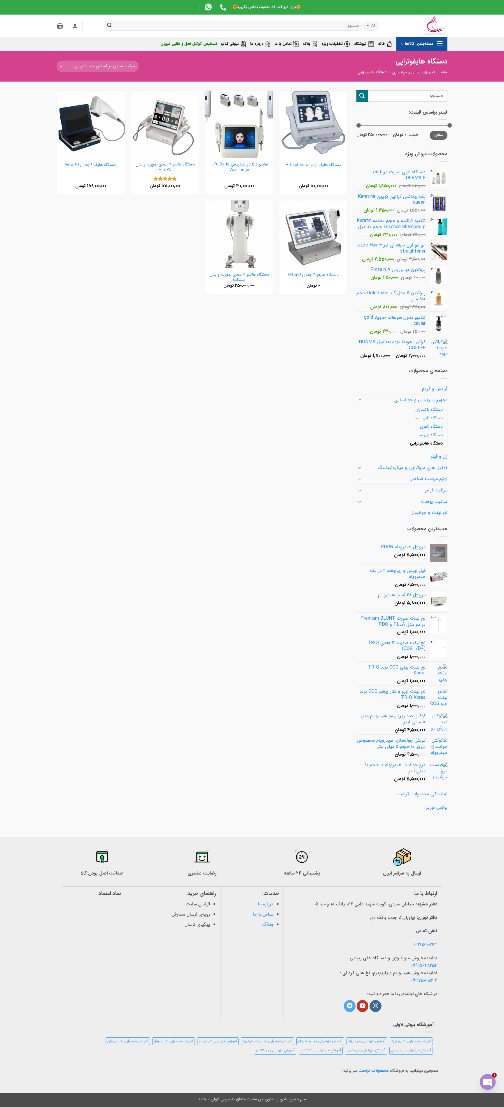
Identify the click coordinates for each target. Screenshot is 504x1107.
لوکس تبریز (436, 807)
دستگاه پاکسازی (429, 409)
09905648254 (424, 965)
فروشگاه (360, 44)
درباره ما (256, 44)
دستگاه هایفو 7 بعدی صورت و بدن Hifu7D (165, 167)
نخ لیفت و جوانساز (429, 512)
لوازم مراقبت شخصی (427, 478)
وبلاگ (267, 924)
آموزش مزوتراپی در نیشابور (320, 1050)
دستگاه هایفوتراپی (426, 443)
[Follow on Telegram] (350, 1006)
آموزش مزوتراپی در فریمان (411, 1050)
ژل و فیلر (439, 456)
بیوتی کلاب (230, 44)
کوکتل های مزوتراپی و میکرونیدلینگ (412, 467)
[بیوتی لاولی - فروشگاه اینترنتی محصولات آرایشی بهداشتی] (418, 26)
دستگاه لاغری (431, 426)
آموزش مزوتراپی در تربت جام (320, 1041)
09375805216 (424, 980)
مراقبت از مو (435, 490)
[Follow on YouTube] (362, 1006)
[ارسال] (110, 26)
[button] (60, 25)
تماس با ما (283, 44)
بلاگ (306, 44)
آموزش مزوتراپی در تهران (218, 1041)
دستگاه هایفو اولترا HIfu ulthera (313, 165)
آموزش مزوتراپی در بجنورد (411, 1041)
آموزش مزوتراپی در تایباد (367, 1041)
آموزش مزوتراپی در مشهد (366, 1050)
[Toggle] (359, 399)
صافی (438, 135)
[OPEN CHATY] (488, 1082)
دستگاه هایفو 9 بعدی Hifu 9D (90, 165)
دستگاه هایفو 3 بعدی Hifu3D (313, 275)
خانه (381, 44)
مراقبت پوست (434, 501)
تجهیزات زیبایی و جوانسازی (413, 72)
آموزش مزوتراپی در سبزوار (173, 1041)
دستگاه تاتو (433, 418)
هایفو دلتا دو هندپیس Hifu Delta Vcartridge (239, 167)
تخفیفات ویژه (332, 44)
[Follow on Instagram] (375, 1006)
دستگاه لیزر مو (431, 435)
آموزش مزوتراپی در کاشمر (275, 1050)
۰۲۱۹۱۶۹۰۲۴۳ (425, 944)
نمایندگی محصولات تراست (421, 794)
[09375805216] (222, 7)
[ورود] (75, 25)
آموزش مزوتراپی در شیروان (127, 1041)
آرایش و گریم (434, 388)
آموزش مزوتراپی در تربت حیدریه (267, 1041)
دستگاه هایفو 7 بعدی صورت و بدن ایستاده (239, 277)
